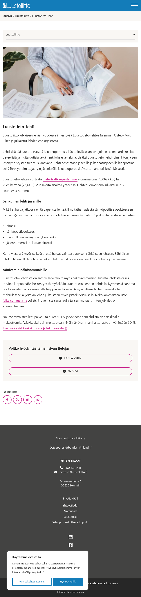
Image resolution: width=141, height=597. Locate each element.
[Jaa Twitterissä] (17, 399)
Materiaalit (70, 511)
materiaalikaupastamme (60, 179)
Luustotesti (70, 516)
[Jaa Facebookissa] (7, 399)
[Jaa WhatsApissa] (38, 399)
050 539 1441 (72, 468)
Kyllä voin (73, 358)
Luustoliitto (22, 16)
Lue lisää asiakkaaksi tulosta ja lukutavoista (35, 329)
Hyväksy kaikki (68, 581)
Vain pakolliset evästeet (31, 581)
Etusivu (7, 16)
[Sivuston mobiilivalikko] (134, 5)
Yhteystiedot (70, 505)
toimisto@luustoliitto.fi (73, 472)
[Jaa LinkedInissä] (27, 399)
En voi (73, 371)
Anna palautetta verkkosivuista (101, 583)
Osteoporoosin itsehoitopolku (70, 522)
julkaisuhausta (15, 301)
